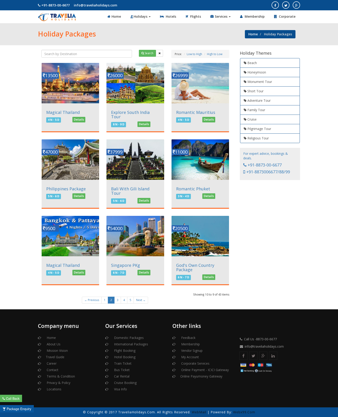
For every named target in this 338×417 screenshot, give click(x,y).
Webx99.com (244, 412)
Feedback (187, 337)
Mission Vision (57, 350)
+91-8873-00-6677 (55, 5)
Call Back (12, 398)
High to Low (214, 54)
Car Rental (121, 376)
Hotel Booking (124, 357)
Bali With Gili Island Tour (130, 191)
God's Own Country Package (195, 267)
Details (79, 119)
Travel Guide (55, 357)
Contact (52, 370)
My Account (189, 357)
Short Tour (255, 91)
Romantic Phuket (193, 189)
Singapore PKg (125, 265)
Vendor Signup (191, 350)
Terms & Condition (60, 376)
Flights (195, 16)
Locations (53, 389)
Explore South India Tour (130, 115)
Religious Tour (257, 138)
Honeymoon (256, 72)
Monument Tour (259, 81)
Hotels (170, 16)
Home (116, 16)
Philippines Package (66, 189)
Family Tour (255, 110)
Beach (251, 63)
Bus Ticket (121, 370)
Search (148, 53)
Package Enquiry (18, 408)
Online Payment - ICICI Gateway (204, 370)
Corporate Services (194, 363)
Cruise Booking (125, 382)
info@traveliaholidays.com (95, 5)
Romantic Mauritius (195, 112)
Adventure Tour (258, 100)
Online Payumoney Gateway (201, 376)
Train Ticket (122, 363)
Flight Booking (124, 350)
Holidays (141, 16)
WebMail (199, 412)
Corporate (286, 16)
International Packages (130, 344)
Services (221, 16)
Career (51, 363)
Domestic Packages (128, 337)
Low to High (194, 54)
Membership (254, 16)
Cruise (251, 119)
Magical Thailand (63, 112)
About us (53, 344)
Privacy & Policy (58, 382)
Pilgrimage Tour (258, 129)
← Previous (91, 300)
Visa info (120, 389)
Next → (141, 300)
